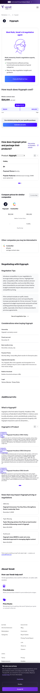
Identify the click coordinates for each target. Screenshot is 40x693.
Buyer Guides (25, 635)
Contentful (33, 195)
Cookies (23, 661)
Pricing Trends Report (27, 638)
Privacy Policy (16, 382)
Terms (3, 658)
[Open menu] (37, 7)
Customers (24, 631)
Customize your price (20, 125)
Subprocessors (5, 661)
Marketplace (5, 631)
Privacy (23, 658)
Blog (22, 628)
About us (23, 646)
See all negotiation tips (18, 316)
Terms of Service (6, 382)
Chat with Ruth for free (20, 79)
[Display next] (37, 155)
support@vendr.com (6, 554)
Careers (23, 649)
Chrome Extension (6, 628)
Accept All (20, 689)
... (10, 15)
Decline (20, 684)
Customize (20, 679)
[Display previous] (35, 155)
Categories (4, 635)
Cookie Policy (6, 675)
